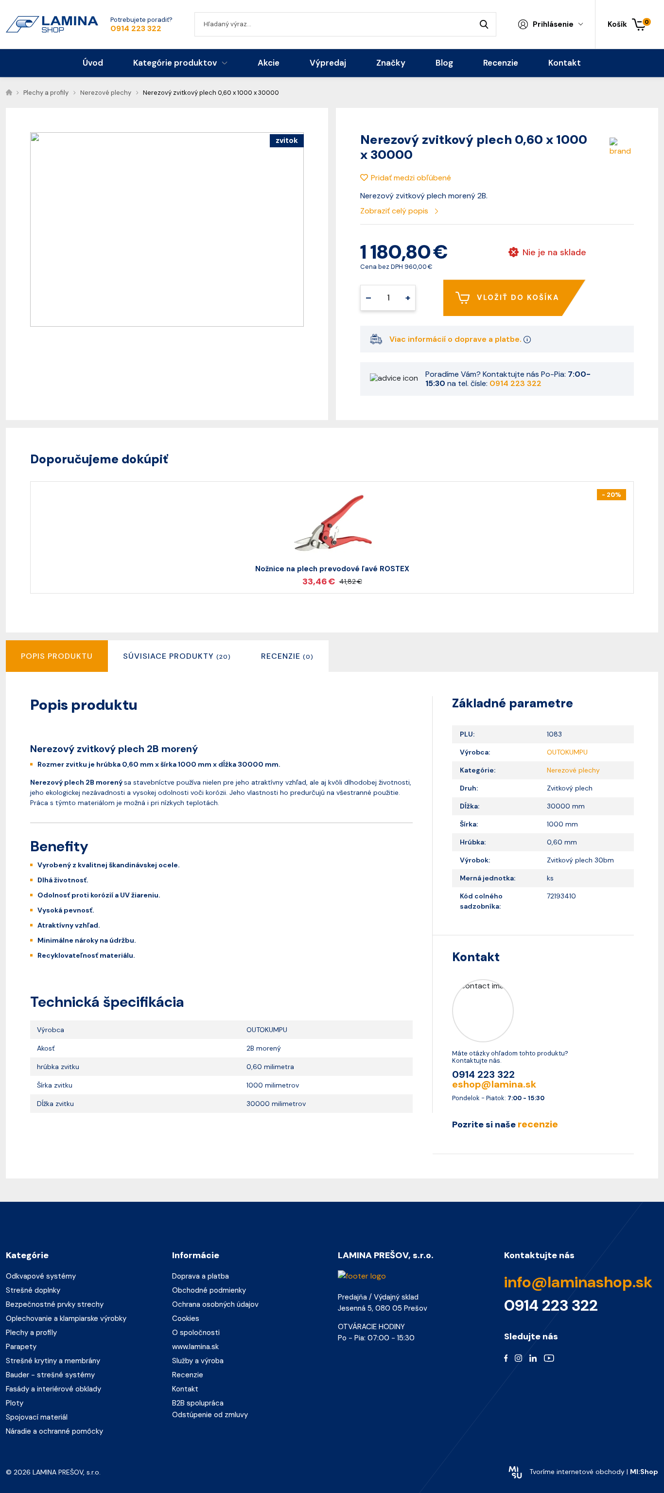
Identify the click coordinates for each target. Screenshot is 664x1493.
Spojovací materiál (37, 1417)
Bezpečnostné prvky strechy (55, 1304)
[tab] (177, 656)
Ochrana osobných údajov (215, 1304)
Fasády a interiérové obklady (53, 1389)
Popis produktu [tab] (57, 656)
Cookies (185, 1318)
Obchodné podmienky (209, 1290)
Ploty (14, 1403)
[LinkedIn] (533, 1358)
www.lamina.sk (195, 1347)
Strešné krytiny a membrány (53, 1361)
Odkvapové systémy (41, 1276)
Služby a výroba (198, 1361)
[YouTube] (549, 1358)
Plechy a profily (31, 1332)
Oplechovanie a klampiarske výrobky (66, 1318)
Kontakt (185, 1389)
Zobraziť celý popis (395, 211)
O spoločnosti (196, 1332)
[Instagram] (518, 1358)
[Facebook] (506, 1358)
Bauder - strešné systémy (50, 1375)
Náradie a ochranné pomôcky (54, 1431)
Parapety (21, 1347)
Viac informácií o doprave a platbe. (456, 339)
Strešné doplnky (33, 1290)
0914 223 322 (135, 29)
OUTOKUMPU (567, 752)
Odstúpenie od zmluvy (210, 1415)
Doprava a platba (200, 1276)
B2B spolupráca (198, 1403)
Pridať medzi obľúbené (411, 178)
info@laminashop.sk (578, 1282)
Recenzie (187, 1375)
